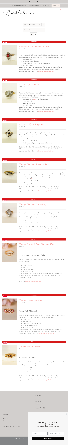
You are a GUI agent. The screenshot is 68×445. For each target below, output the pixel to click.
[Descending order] (43, 24)
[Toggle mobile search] (61, 10)
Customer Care (40, 404)
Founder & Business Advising (11, 426)
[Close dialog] (66, 414)
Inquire (35, 99)
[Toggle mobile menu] (64, 10)
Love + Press (6, 423)
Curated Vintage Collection (46, 71)
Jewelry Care (39, 406)
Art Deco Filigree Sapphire (31, 124)
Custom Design (40, 400)
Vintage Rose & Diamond (30, 346)
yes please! (48, 438)
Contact (5, 421)
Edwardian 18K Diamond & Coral (34, 46)
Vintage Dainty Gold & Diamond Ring (36, 244)
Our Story (5, 419)
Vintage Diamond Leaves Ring (32, 204)
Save (5, 42)
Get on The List (40, 408)
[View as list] (35, 34)
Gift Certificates (40, 402)
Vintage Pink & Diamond (30, 299)
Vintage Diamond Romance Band (34, 164)
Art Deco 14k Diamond (29, 84)
